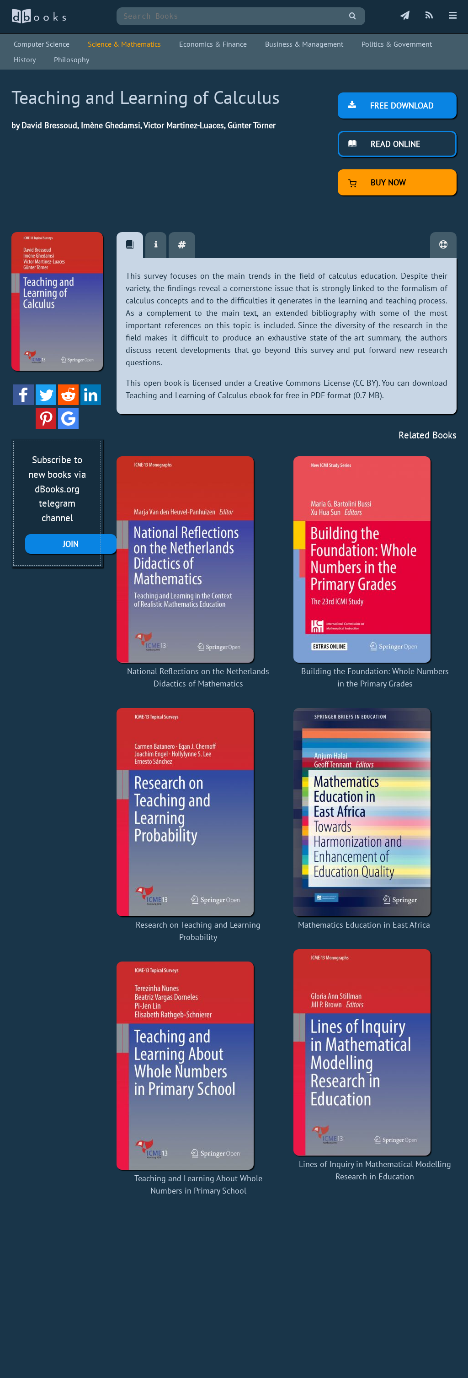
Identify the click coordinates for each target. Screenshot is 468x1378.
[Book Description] (130, 245)
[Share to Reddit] (68, 402)
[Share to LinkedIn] (91, 402)
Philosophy (71, 59)
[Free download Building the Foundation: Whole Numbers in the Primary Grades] (375, 559)
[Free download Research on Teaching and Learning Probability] (198, 812)
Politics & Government (397, 44)
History (25, 59)
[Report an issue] (443, 245)
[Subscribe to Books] (405, 16)
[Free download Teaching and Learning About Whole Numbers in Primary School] (198, 1066)
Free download (401, 105)
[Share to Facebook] (23, 402)
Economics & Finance (213, 44)
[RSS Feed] (429, 16)
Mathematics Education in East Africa (364, 924)
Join (71, 544)
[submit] (352, 16)
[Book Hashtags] (182, 245)
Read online (394, 144)
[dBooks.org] (38, 21)
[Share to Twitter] (46, 402)
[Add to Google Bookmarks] (68, 426)
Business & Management (304, 44)
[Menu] (453, 16)
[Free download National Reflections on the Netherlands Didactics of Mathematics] (198, 559)
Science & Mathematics (124, 44)
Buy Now (387, 182)
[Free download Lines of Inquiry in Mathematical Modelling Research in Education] (375, 1052)
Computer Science (41, 44)
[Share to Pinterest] (46, 426)
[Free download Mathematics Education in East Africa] (364, 812)
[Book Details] (155, 245)
